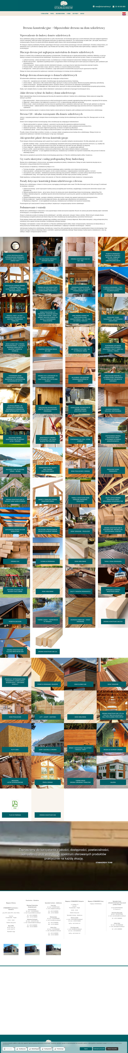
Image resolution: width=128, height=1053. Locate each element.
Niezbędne (9, 1049)
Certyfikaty (75, 13)
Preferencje (60, 1049)
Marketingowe (35, 1049)
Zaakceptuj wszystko (99, 1049)
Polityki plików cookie (112, 1043)
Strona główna (44, 13)
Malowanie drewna (60, 13)
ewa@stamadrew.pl (55, 908)
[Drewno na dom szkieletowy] (32, 949)
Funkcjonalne (47, 1049)
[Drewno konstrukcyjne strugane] (11, 949)
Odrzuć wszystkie (112, 1049)
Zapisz (86, 1049)
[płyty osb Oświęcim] (53, 949)
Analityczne (22, 1049)
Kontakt (82, 13)
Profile (52, 13)
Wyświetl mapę (11, 931)
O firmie (68, 13)
